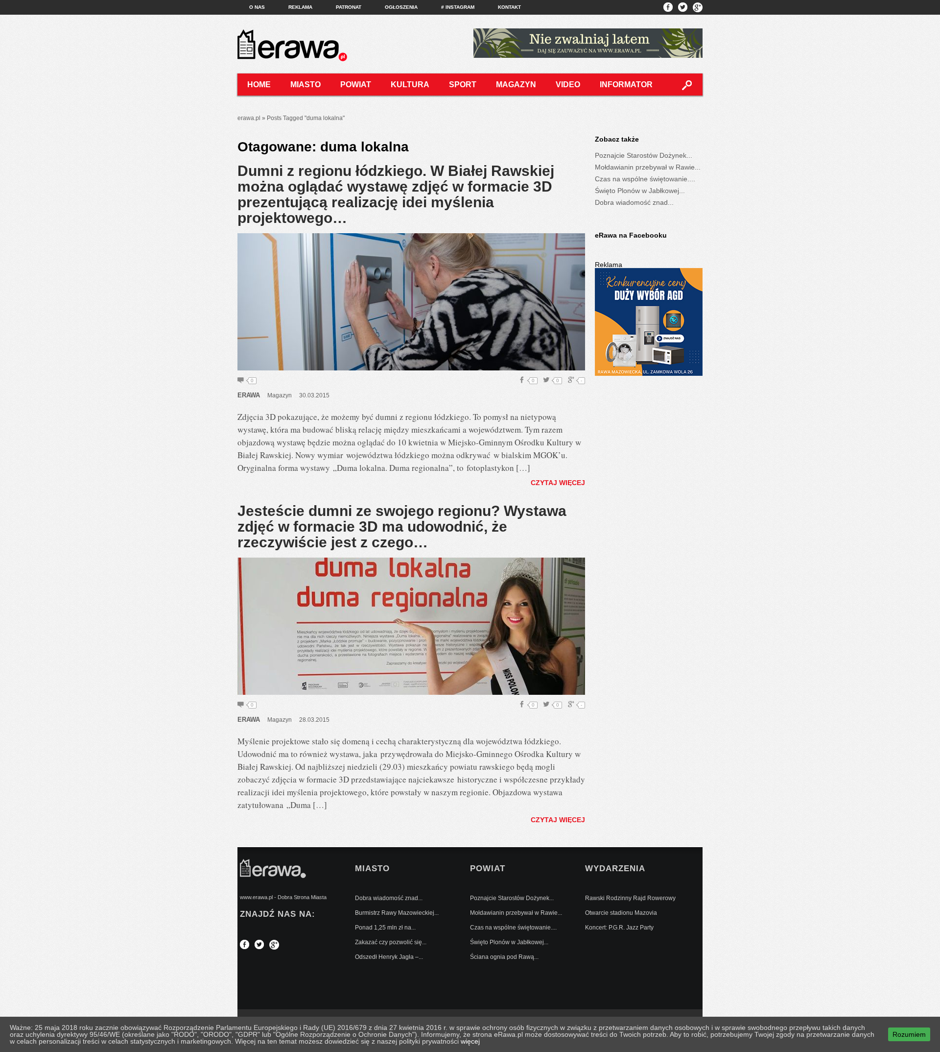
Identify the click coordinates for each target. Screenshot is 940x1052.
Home (259, 84)
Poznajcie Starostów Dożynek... (643, 155)
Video (568, 84)
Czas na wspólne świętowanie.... (645, 179)
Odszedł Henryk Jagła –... (389, 957)
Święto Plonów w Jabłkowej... (640, 191)
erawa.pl (248, 118)
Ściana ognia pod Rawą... (504, 957)
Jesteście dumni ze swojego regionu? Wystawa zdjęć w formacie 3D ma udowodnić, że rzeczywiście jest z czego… (401, 526)
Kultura (410, 84)
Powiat (355, 84)
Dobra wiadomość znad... (634, 202)
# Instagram (457, 7)
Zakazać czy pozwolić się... (390, 942)
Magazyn (516, 84)
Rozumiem (909, 1034)
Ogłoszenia (401, 7)
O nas (257, 7)
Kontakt (509, 7)
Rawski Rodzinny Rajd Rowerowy (630, 898)
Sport (462, 84)
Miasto (305, 84)
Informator (626, 84)
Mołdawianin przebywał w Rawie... (648, 167)
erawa (248, 395)
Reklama (300, 7)
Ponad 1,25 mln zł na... (385, 927)
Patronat (348, 7)
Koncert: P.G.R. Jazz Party (619, 927)
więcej (470, 1041)
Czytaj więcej (558, 483)
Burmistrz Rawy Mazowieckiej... (397, 912)
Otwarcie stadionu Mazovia (621, 912)
